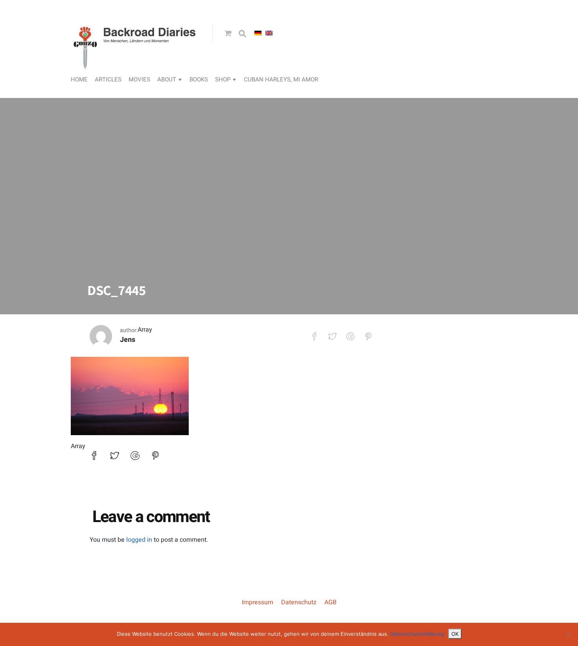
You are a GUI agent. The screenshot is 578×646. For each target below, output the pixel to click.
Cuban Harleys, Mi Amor (281, 79)
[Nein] (568, 635)
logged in (139, 539)
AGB (330, 602)
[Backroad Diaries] (136, 61)
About (166, 79)
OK (454, 634)
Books (199, 79)
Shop (222, 79)
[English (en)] (268, 33)
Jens (127, 339)
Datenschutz (299, 602)
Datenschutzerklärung (417, 634)
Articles (108, 79)
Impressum (257, 602)
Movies (139, 79)
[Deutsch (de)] (257, 33)
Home (79, 79)
